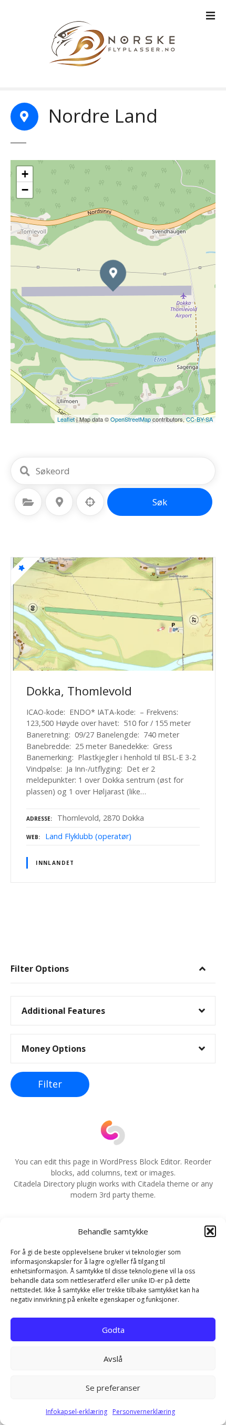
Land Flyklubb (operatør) (88, 836)
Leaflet (66, 419)
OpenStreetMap (130, 419)
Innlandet (55, 862)
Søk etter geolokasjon (90, 502)
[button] (210, 1231)
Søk (159, 502)
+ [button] (25, 174)
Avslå (113, 1358)
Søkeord (24, 471)
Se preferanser (113, 1387)
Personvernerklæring (143, 1411)
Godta (113, 1329)
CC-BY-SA (199, 419)
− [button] (25, 189)
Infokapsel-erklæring (76, 1411)
